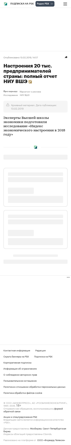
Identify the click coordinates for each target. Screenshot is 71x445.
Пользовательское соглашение (20, 380)
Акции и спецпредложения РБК (20, 416)
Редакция (40, 350)
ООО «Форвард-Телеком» (51, 440)
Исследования (10, 95)
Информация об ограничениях (20, 368)
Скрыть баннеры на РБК (16, 356)
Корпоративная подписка (17, 362)
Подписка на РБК (43, 356)
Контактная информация (16, 350)
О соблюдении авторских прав (20, 374)
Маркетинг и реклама (30, 91)
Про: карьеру (10, 91)
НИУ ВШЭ (24, 95)
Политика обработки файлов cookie (22, 392)
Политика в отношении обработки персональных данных (34, 386)
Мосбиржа (36, 428)
